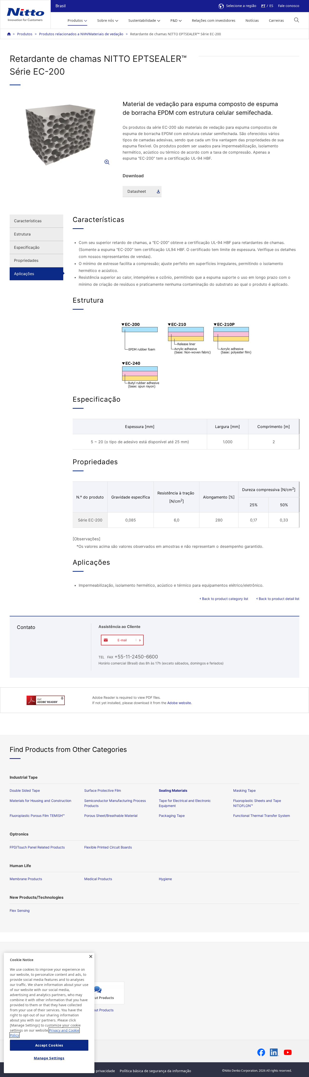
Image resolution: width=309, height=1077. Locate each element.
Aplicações (24, 273)
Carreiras (276, 20)
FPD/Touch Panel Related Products (37, 847)
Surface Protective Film (102, 790)
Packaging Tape (172, 815)
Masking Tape (244, 790)
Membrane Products (26, 879)
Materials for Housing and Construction (40, 801)
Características (28, 220)
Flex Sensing (20, 910)
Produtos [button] (75, 20)
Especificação (27, 247)
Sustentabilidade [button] (142, 20)
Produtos (24, 34)
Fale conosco (288, 5)
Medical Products (98, 879)
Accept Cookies (49, 1045)
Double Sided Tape (25, 790)
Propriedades (26, 260)
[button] (296, 20)
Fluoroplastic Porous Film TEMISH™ (37, 815)
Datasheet (136, 191)
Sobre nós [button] (105, 20)
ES (271, 5)
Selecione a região (241, 5)
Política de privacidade (96, 1071)
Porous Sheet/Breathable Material (110, 815)
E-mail (122, 640)
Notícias (252, 20)
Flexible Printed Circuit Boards (108, 847)
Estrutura (22, 234)
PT (263, 5)
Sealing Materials (173, 790)
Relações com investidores (213, 20)
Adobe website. (179, 703)
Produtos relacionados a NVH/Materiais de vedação (81, 34)
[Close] (90, 956)
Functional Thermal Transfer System (261, 815)
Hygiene (165, 879)
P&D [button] (173, 20)
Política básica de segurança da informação (155, 1071)
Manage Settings (49, 1058)
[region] (49, 1013)
